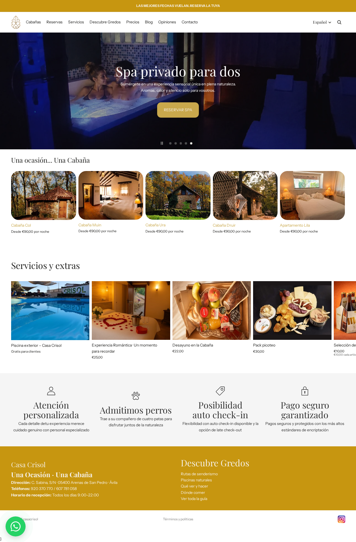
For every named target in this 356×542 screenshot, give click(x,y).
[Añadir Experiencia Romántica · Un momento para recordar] (162, 331)
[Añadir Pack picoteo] (323, 331)
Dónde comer (193, 492)
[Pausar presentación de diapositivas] (162, 143)
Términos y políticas (178, 519)
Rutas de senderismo (199, 473)
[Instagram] (341, 519)
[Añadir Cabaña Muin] (135, 211)
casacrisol (30, 519)
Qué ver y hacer (194, 486)
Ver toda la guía (194, 498)
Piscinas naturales (196, 479)
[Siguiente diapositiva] (347, 91)
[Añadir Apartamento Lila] (336, 211)
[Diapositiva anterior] (9, 91)
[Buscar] (339, 22)
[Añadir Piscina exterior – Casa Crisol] (81, 331)
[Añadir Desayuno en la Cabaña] (242, 331)
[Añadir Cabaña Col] (68, 212)
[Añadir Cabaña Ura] (202, 211)
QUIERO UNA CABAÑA (120, 110)
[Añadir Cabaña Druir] (269, 211)
